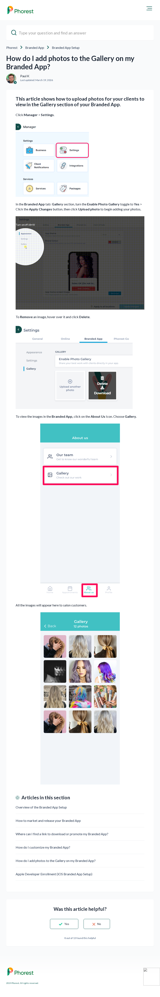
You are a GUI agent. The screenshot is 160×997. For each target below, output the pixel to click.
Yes (66, 924)
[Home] (20, 10)
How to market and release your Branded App (48, 820)
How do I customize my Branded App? (43, 847)
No (99, 924)
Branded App (34, 47)
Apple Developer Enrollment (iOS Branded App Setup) (54, 874)
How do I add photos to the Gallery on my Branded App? (56, 861)
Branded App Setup (66, 47)
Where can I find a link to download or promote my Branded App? (62, 834)
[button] (149, 8)
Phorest (12, 47)
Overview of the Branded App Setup (41, 807)
